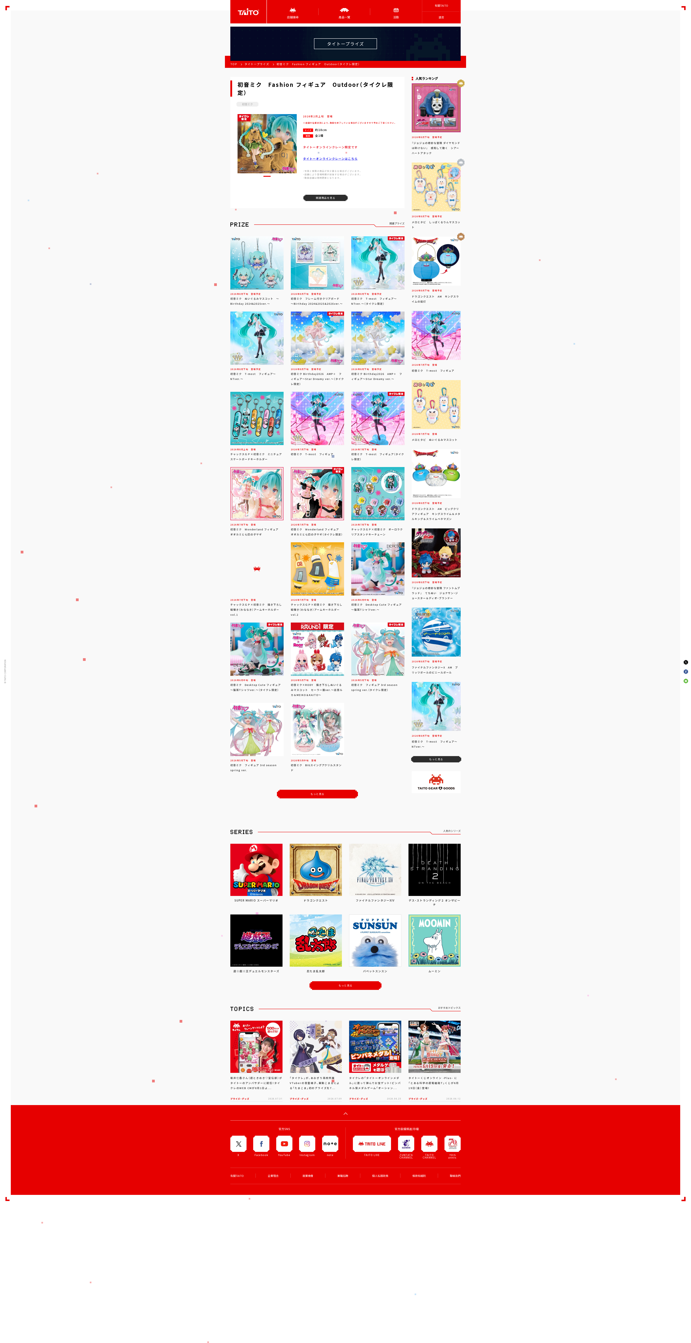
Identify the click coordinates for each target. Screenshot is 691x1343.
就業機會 (307, 1176)
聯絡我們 (455, 1176)
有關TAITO (441, 6)
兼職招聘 (342, 1176)
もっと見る (317, 794)
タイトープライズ (257, 64)
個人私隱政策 (380, 1176)
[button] (267, 176)
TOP (233, 64)
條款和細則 (419, 1176)
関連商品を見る (325, 198)
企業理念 (273, 1176)
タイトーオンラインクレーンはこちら (330, 158)
